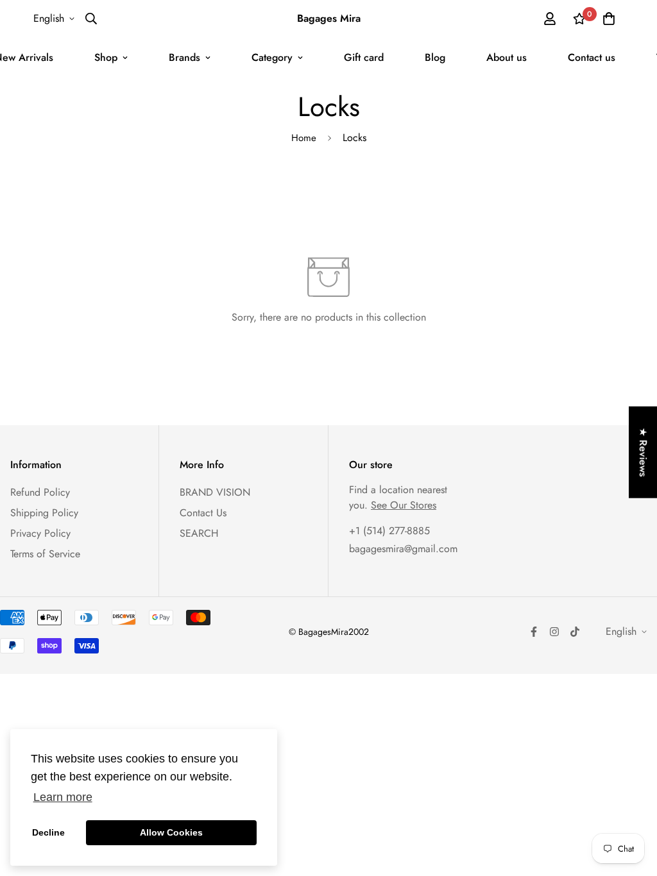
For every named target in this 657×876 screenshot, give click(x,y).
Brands (184, 57)
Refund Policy (40, 492)
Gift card (364, 57)
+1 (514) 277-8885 (389, 530)
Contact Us (203, 512)
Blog (435, 57)
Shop (105, 57)
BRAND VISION (215, 492)
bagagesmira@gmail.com (403, 548)
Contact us (591, 57)
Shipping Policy (44, 512)
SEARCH (199, 533)
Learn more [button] (62, 797)
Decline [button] (48, 832)
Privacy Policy (40, 533)
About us (506, 57)
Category (272, 57)
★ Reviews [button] (643, 452)
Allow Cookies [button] (171, 832)
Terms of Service (45, 553)
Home (303, 138)
